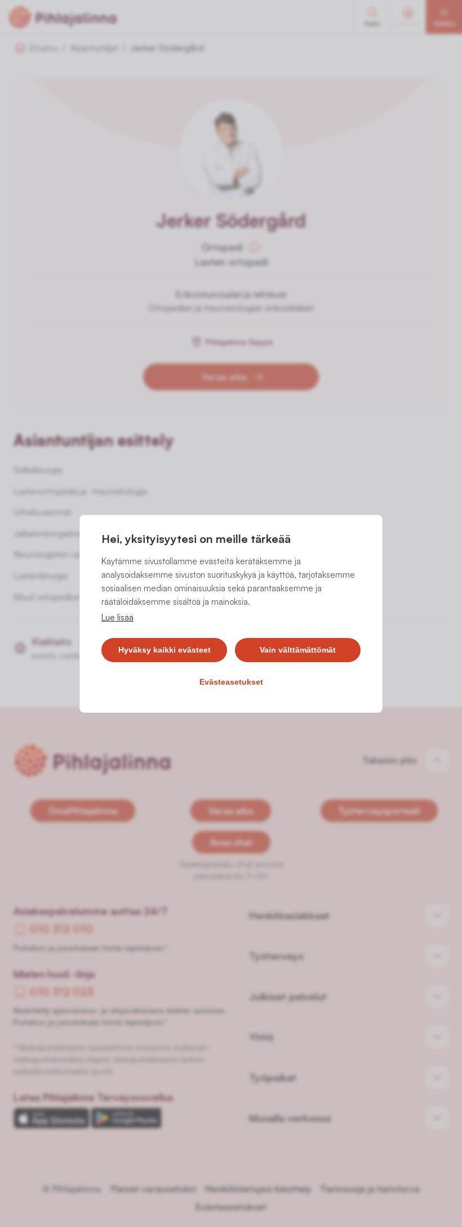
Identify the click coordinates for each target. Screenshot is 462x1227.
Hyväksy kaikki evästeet (164, 649)
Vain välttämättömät (298, 649)
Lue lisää (117, 617)
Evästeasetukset (231, 681)
